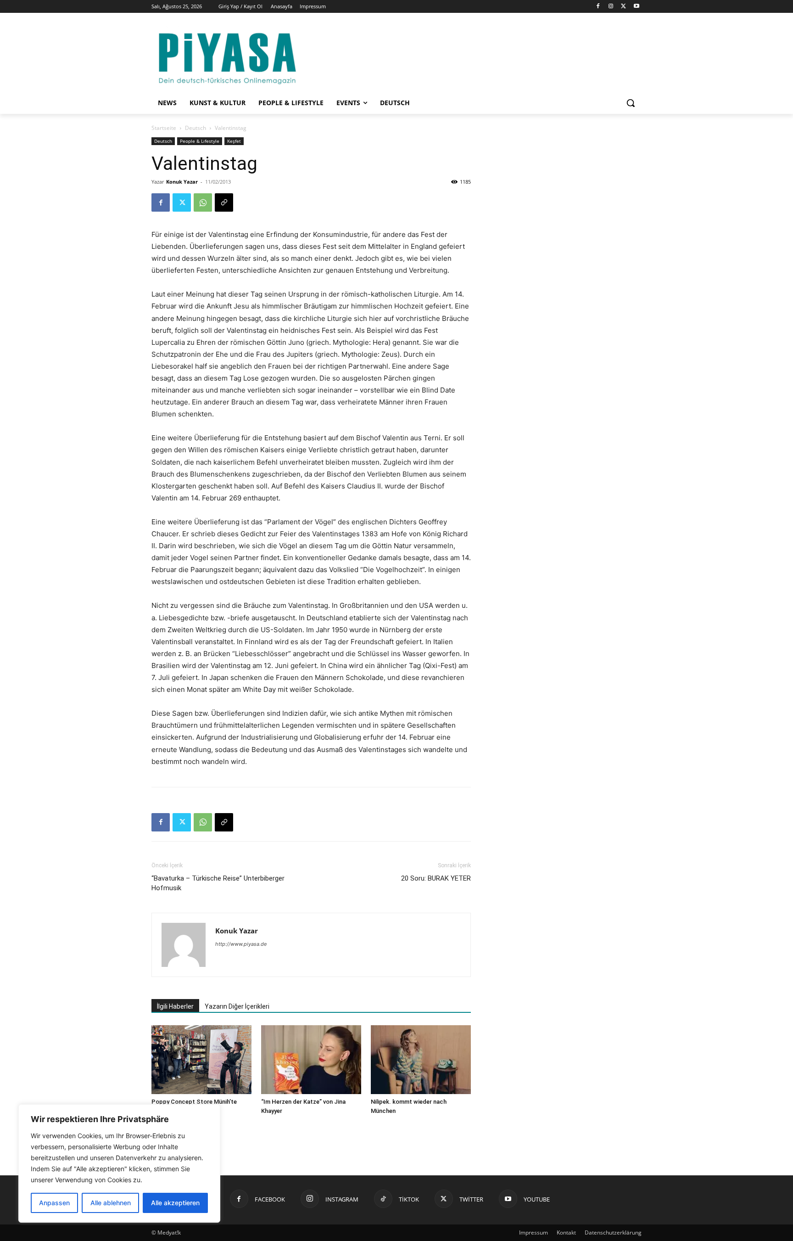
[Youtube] (636, 6)
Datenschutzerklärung (613, 1232)
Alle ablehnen (110, 1203)
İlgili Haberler (175, 1006)
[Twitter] (623, 6)
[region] (119, 1163)
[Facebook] (598, 6)
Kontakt (566, 1232)
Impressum (533, 1232)
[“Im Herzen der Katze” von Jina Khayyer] (311, 1059)
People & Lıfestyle (199, 141)
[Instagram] (611, 6)
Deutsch (195, 128)
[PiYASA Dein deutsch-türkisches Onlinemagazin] (227, 57)
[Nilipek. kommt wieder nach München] (421, 1059)
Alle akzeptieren (175, 1203)
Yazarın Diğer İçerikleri (237, 1006)
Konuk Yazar (182, 181)
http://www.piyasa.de (241, 944)
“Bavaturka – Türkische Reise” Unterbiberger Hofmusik (218, 883)
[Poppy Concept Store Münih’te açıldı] (201, 1059)
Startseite (163, 128)
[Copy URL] (224, 202)
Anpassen (54, 1203)
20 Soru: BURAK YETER (436, 878)
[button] (631, 103)
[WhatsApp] (203, 202)
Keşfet (234, 141)
